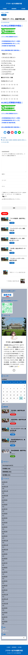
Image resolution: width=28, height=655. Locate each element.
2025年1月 (4, 536)
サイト (3, 186)
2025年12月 (5, 486)
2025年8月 (4, 504)
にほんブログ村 (6, 298)
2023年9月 (4, 608)
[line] (19, 132)
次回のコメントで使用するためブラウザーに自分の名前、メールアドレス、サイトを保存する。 (14, 193)
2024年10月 (5, 549)
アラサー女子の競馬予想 (14, 3)
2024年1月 (4, 590)
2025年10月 (5, 495)
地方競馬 (23, 8)
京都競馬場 (14, 140)
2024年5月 (4, 572)
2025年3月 (4, 527)
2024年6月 (4, 567)
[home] (14, 370)
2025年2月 (4, 531)
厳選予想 (19, 140)
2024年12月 (5, 540)
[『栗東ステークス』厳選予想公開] (15, 132)
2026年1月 (4, 482)
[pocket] (12, 132)
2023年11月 (5, 599)
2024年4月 (4, 576)
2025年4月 (4, 522)
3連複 (6, 140)
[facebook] (8, 132)
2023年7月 (4, 617)
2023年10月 (5, 603)
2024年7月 (4, 563)
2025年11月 (5, 491)
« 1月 (3, 404)
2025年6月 (4, 513)
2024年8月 (4, 558)
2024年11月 (5, 545)
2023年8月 (4, 612)
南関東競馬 (14, 8)
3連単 (4, 140)
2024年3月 (4, 581)
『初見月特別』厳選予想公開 (18, 419)
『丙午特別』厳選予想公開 (17, 410)
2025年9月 (4, 500)
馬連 (8, 142)
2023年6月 (4, 621)
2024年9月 (4, 554)
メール (4, 180)
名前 (3, 174)
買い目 (4, 142)
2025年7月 (4, 509)
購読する (6, 631)
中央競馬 (4, 8)
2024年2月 (4, 585)
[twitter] (5, 132)
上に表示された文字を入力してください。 (11, 199)
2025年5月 (4, 518)
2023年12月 (5, 594)
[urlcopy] (23, 132)
